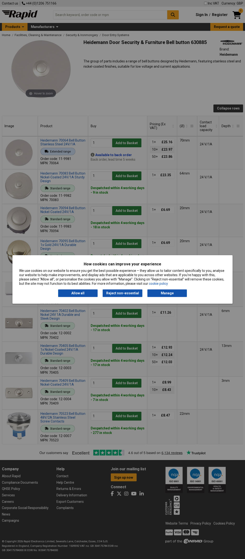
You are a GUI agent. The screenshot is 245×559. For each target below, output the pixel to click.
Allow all (77, 293)
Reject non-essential (122, 293)
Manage (167, 293)
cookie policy (158, 284)
